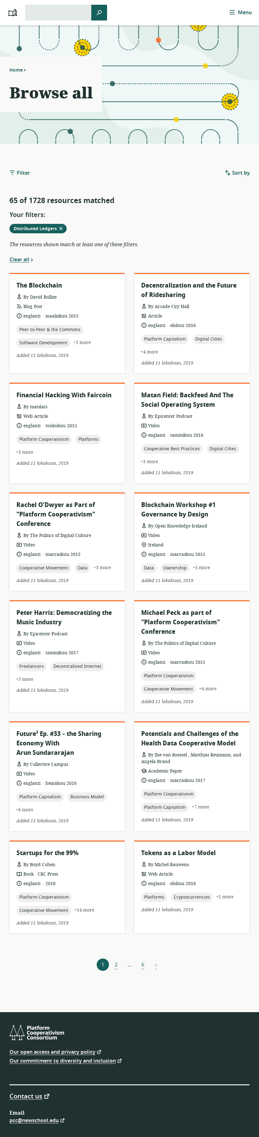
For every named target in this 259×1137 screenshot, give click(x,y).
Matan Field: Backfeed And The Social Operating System (187, 400)
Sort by (240, 173)
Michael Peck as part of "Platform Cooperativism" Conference (180, 622)
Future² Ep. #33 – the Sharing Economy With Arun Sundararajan (58, 743)
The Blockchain (39, 285)
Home (16, 70)
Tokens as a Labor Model (178, 853)
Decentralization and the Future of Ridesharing (189, 290)
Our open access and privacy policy (52, 1052)
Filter (22, 173)
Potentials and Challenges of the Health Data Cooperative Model (189, 738)
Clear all (19, 259)
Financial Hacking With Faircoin (63, 395)
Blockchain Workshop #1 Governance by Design (178, 509)
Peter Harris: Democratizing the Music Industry (64, 617)
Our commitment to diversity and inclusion (62, 1061)
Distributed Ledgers (40, 229)
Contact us (25, 1096)
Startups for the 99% (47, 853)
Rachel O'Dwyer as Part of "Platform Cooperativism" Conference (55, 514)
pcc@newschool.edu (34, 1120)
